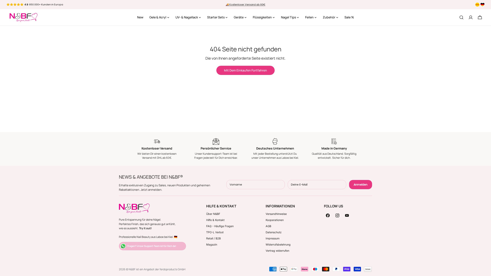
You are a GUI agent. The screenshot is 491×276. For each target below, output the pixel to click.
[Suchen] (461, 17)
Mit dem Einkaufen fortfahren (245, 70)
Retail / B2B (213, 238)
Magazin (211, 244)
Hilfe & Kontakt (215, 220)
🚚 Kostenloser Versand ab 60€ (245, 4)
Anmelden (360, 184)
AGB (268, 226)
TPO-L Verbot (215, 232)
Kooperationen (275, 220)
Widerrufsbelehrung (278, 244)
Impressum (272, 238)
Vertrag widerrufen (277, 250)
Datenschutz (274, 232)
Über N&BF (213, 213)
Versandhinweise (276, 213)
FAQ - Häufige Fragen (220, 226)
